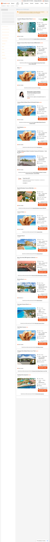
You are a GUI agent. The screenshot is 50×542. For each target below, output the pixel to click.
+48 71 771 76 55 (37, 96)
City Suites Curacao (39, 347)
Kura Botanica (39, 147)
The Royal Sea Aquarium (39, 393)
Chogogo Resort (40, 253)
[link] (18, 3)
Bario (39, 87)
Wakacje (8, 5)
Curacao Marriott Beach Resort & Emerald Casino (37, 123)
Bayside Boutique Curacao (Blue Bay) (39, 208)
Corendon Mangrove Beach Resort (39, 39)
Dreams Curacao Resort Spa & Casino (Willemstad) (37, 63)
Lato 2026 (22, 3)
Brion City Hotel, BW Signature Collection (39, 275)
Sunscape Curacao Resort (39, 323)
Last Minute (12, 5)
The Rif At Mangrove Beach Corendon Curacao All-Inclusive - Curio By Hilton (36, 173)
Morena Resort (39, 300)
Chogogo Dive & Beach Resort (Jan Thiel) (39, 371)
